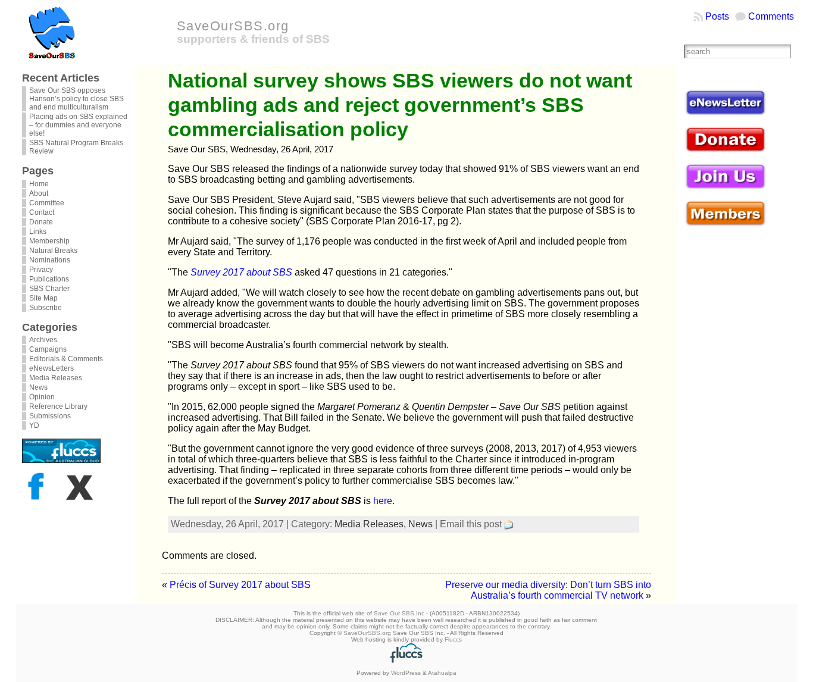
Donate (41, 222)
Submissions (50, 416)
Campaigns (48, 349)
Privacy (41, 269)
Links (37, 231)
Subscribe (45, 308)
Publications (49, 279)
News (38, 387)
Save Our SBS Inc (399, 613)
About (38, 193)
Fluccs (453, 639)
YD (34, 425)
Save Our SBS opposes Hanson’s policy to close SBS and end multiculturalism (76, 98)
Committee (46, 203)
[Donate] (725, 151)
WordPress (406, 673)
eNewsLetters (51, 368)
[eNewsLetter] (725, 114)
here (382, 501)
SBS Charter (49, 288)
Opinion (42, 397)
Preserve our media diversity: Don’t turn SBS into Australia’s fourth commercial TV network (548, 590)
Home (39, 184)
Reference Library (58, 406)
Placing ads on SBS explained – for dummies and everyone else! (78, 124)
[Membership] (725, 225)
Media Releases (55, 378)
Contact (41, 212)
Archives (43, 340)
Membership (49, 241)
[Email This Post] (509, 524)
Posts (717, 16)
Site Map (43, 298)
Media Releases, (371, 524)
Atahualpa (442, 673)
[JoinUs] (725, 188)
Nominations (49, 260)
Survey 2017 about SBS (241, 272)
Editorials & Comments (66, 359)
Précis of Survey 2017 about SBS (240, 585)
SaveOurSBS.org (233, 25)
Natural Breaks (53, 250)
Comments (771, 16)
